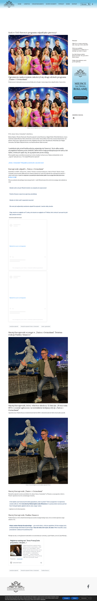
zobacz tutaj (12, 177)
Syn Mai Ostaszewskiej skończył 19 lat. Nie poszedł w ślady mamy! (80, 56)
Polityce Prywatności (27, 599)
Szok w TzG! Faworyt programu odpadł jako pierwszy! (32, 32)
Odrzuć (74, 598)
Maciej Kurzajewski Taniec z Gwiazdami (30, 326)
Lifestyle (27, 4)
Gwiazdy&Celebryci (38, 4)
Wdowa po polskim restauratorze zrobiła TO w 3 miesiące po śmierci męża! (80, 49)
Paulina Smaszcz (45, 570)
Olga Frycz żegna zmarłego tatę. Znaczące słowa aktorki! (80, 44)
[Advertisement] (48, 19)
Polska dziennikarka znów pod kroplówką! (79, 61)
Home (19, 4)
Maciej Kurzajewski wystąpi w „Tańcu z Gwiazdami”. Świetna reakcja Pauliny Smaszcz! (35, 333)
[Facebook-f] (92, 4)
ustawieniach (43, 599)
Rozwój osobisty (51, 4)
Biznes (68, 4)
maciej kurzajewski (14, 326)
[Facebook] (73, 118)
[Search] (88, 4)
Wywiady (61, 4)
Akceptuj (66, 598)
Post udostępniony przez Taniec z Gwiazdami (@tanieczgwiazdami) (27, 267)
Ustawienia (83, 598)
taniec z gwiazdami (45, 326)
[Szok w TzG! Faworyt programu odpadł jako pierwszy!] (38, 54)
